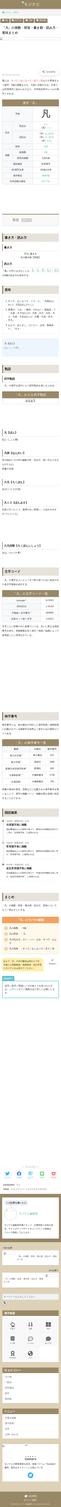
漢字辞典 (9, 1423)
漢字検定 (12, 1358)
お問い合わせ (11, 1434)
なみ (49, 140)
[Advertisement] (30, 197)
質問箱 (8, 1399)
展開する (27, 220)
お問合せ (13, 989)
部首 (48, 1329)
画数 (30, 1329)
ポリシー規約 (30, 1500)
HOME (32, 1496)
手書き (12, 1329)
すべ (47, 137)
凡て (49, 271)
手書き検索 (10, 1418)
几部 (30, 20)
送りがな (48, 1343)
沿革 (7, 1429)
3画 (6, 20)
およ (47, 133)
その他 (8, 1377)
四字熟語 (9, 1388)
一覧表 (8, 1382)
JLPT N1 (18, 20)
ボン (46, 124)
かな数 (12, 1343)
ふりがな (30, 1343)
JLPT (30, 1358)
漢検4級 (42, 20)
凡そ (56, 271)
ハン (49, 128)
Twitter (7, 1232)
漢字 (18, 1184)
